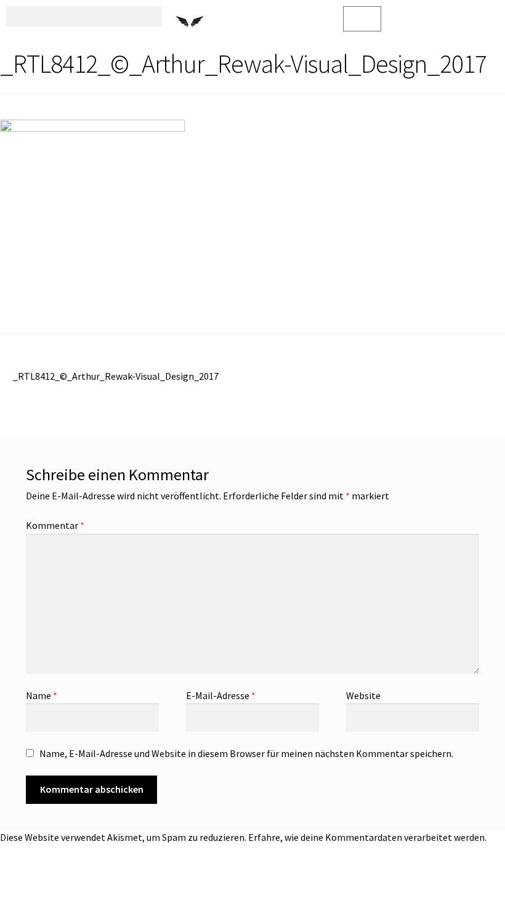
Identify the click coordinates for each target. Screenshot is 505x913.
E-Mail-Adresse (221, 695)
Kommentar (55, 525)
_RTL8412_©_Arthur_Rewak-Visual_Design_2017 (115, 375)
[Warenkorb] (362, 18)
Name (41, 695)
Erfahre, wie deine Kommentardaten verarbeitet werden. (367, 837)
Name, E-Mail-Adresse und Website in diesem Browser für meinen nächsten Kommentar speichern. (246, 753)
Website (363, 695)
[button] (84, 16)
